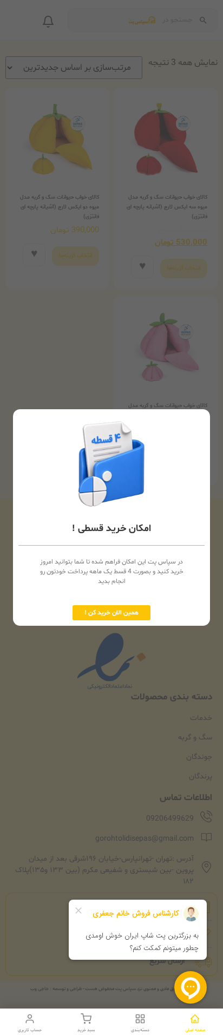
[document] (111, 517)
